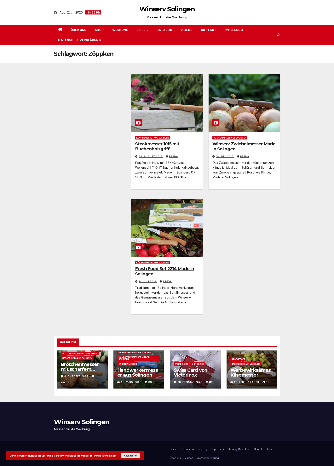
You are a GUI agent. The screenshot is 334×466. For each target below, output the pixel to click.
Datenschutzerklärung (79, 40)
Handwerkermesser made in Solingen (134, 358)
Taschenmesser (127, 364)
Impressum (234, 30)
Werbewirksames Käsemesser (250, 372)
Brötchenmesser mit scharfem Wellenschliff (80, 369)
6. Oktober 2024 (76, 376)
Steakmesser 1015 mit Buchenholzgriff (157, 146)
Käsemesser (238, 359)
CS (150, 382)
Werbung (120, 30)
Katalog (164, 30)
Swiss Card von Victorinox (190, 372)
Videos (187, 30)
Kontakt (208, 30)
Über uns (78, 30)
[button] (278, 35)
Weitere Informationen (105, 455)
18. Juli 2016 (225, 156)
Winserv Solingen (167, 9)
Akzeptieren (130, 455)
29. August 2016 (151, 156)
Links (142, 30)
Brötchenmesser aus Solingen (79, 353)
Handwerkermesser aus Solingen (137, 372)
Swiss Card (181, 364)
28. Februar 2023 (190, 382)
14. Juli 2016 (148, 281)
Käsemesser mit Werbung (246, 364)
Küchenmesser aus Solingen (152, 138)
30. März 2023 (131, 382)
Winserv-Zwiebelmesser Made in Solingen (243, 146)
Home (173, 449)
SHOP (99, 30)
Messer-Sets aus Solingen (77, 358)
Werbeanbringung (208, 457)
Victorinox (198, 364)
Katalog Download (239, 449)
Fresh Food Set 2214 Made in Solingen (164, 271)
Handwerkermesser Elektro (134, 352)
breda (173, 156)
